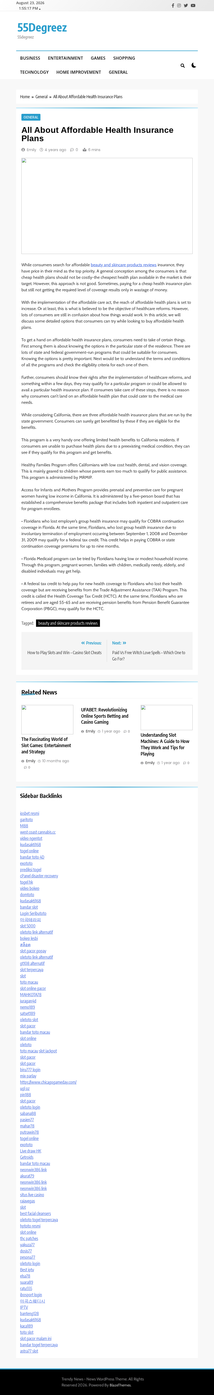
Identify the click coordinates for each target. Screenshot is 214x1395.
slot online (28, 1038)
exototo (26, 863)
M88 (24, 825)
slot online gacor (33, 988)
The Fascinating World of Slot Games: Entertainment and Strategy (46, 745)
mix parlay (28, 1075)
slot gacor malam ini (35, 1338)
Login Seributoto (33, 913)
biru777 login (30, 1069)
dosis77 (26, 1251)
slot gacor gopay (33, 950)
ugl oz (24, 1088)
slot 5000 (27, 925)
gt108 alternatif (32, 963)
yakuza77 (27, 1244)
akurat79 (27, 1176)
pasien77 (27, 1119)
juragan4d (28, 1000)
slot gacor (27, 1025)
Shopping (124, 58)
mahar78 (27, 1126)
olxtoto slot (29, 1019)
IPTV (24, 1307)
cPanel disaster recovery (39, 875)
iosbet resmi (29, 813)
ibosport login (31, 1294)
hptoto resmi (30, 1226)
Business (30, 58)
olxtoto (26, 1044)
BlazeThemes (120, 1385)
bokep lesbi (29, 938)
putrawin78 (29, 1132)
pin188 (25, 1094)
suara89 (26, 1282)
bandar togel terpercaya (39, 1344)
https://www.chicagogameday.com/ (48, 1082)
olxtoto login (30, 1107)
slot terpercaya (31, 969)
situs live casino (32, 1194)
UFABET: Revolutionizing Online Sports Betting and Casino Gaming (104, 716)
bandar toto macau (35, 1032)
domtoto (27, 894)
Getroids (26, 1157)
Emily (31, 149)
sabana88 (28, 1113)
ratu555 (26, 1288)
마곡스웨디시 (32, 1301)
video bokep (29, 888)
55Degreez (42, 27)
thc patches (29, 1238)
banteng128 (29, 1313)
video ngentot (31, 838)
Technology (34, 72)
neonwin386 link (33, 1169)
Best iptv (27, 1269)
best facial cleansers (35, 1213)
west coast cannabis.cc (38, 832)
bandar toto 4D (32, 857)
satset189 (27, 1013)
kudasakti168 (30, 844)
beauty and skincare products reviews (124, 264)
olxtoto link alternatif (36, 932)
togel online (29, 850)
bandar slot (29, 907)
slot (23, 975)
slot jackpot (48, 1050)
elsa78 (25, 1276)
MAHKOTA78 (30, 994)
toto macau (29, 982)
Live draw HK (30, 1151)
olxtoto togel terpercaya (39, 1219)
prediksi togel (30, 869)
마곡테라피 (30, 919)
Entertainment (65, 58)
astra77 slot (29, 1351)
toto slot (26, 1332)
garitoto (26, 819)
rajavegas (27, 1201)
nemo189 (27, 1007)
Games (98, 58)
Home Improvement (78, 72)
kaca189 (26, 1326)
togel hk (26, 882)
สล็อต (25, 944)
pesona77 (27, 1257)
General (118, 72)
